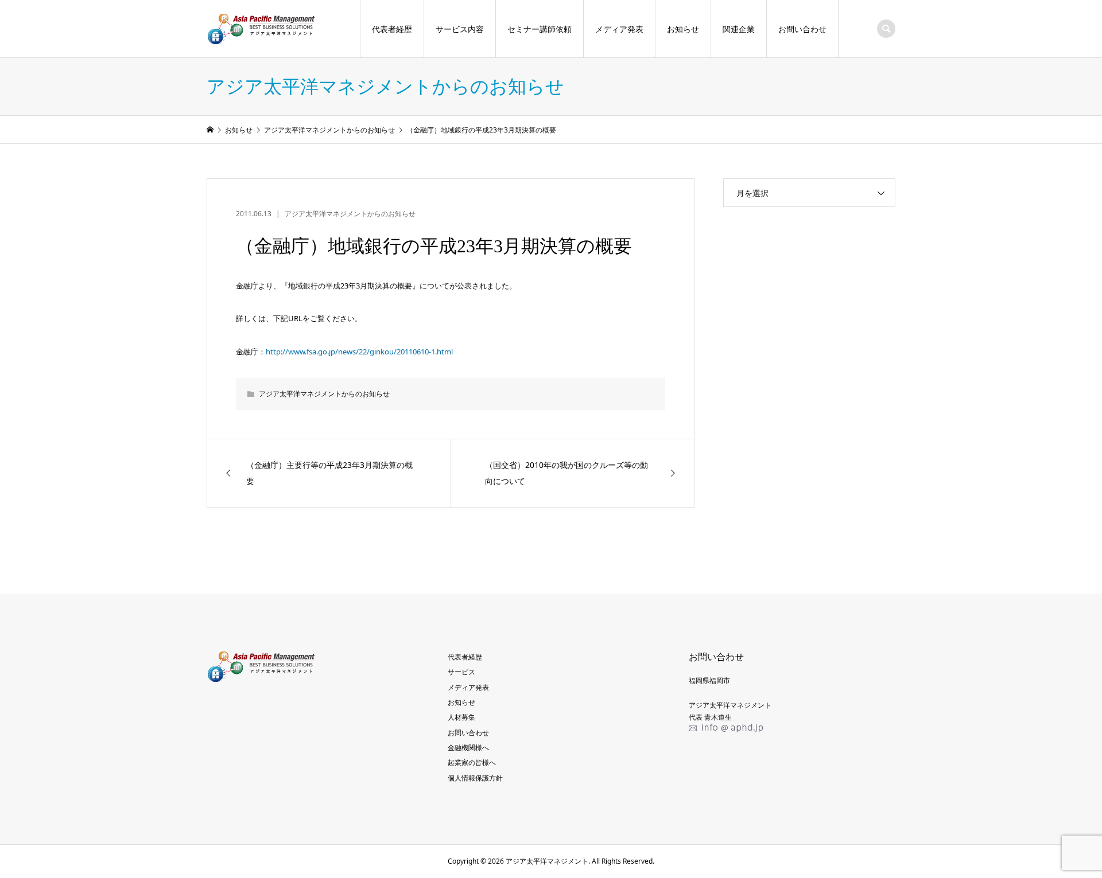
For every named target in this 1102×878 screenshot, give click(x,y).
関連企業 (739, 29)
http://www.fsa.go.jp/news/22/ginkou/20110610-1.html (359, 351)
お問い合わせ (802, 29)
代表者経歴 (392, 29)
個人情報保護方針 (475, 778)
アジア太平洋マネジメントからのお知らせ (350, 213)
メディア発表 (619, 29)
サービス (461, 672)
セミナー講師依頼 (539, 29)
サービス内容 (460, 29)
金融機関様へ (468, 747)
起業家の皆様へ (472, 762)
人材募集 (461, 717)
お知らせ (683, 29)
